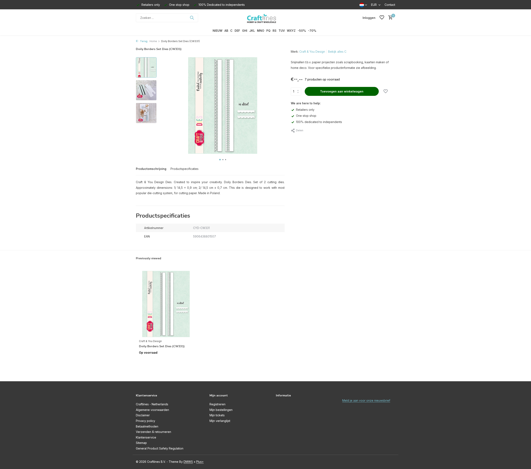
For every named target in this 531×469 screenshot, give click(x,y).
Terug (143, 41)
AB (226, 30)
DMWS (188, 461)
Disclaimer (143, 415)
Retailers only (305, 109)
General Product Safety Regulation (159, 448)
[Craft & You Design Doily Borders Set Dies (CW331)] (166, 304)
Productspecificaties (185, 169)
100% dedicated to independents (319, 122)
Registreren (217, 404)
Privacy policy (145, 421)
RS (274, 30)
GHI (244, 30)
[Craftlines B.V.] (265, 17)
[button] (220, 159)
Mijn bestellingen (221, 410)
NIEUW (217, 30)
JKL (252, 30)
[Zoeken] (192, 18)
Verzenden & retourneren (153, 432)
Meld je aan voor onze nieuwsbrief (366, 400)
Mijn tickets (217, 415)
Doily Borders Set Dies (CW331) (162, 346)
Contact (390, 4)
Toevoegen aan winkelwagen (341, 91)
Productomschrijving (151, 169)
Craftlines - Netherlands (152, 404)
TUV (282, 30)
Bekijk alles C (337, 51)
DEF (237, 30)
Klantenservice (146, 437)
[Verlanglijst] (382, 17)
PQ (268, 30)
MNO (260, 30)
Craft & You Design (312, 51)
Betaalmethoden (147, 426)
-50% (302, 30)
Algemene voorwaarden (152, 410)
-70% (312, 30)
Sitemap (141, 443)
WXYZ (291, 30)
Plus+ (200, 461)
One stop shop (306, 115)
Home (153, 41)
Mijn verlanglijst (219, 421)
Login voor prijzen (166, 361)
